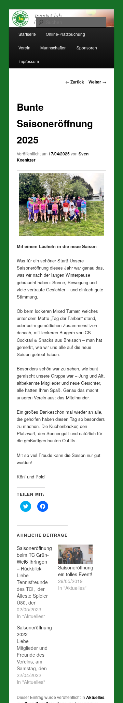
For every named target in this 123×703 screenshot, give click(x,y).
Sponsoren (87, 47)
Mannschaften (53, 47)
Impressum (28, 61)
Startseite (27, 34)
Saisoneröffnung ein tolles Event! (75, 571)
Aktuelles (95, 697)
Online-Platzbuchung (65, 34)
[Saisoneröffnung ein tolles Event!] (75, 554)
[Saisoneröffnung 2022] (37, 654)
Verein (24, 47)
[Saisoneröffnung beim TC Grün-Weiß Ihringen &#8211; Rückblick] (37, 582)
